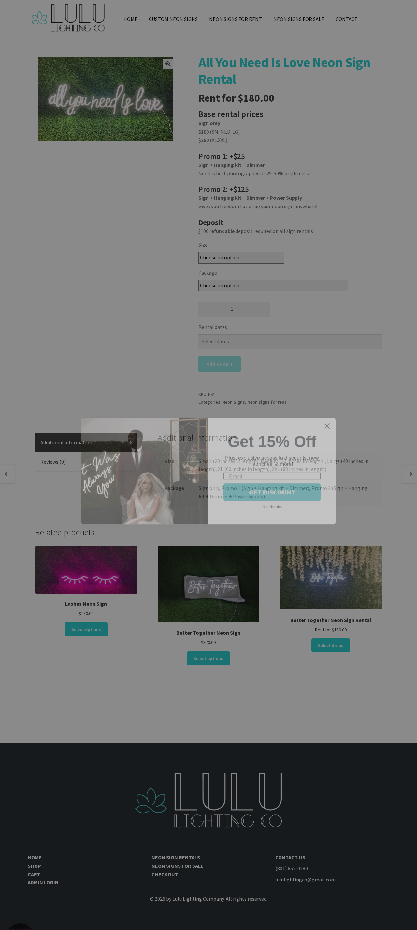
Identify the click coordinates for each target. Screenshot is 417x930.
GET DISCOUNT (272, 486)
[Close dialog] (327, 420)
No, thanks (272, 500)
